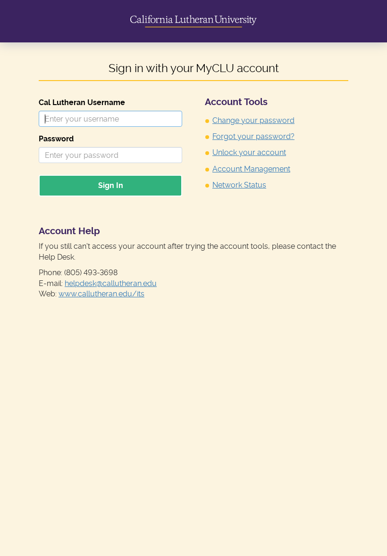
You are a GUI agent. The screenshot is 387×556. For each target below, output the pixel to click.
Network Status (239, 184)
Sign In (110, 185)
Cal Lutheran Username (82, 102)
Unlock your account (249, 152)
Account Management (251, 168)
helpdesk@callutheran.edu (111, 283)
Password (56, 138)
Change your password (253, 120)
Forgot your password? (253, 136)
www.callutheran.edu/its (101, 293)
